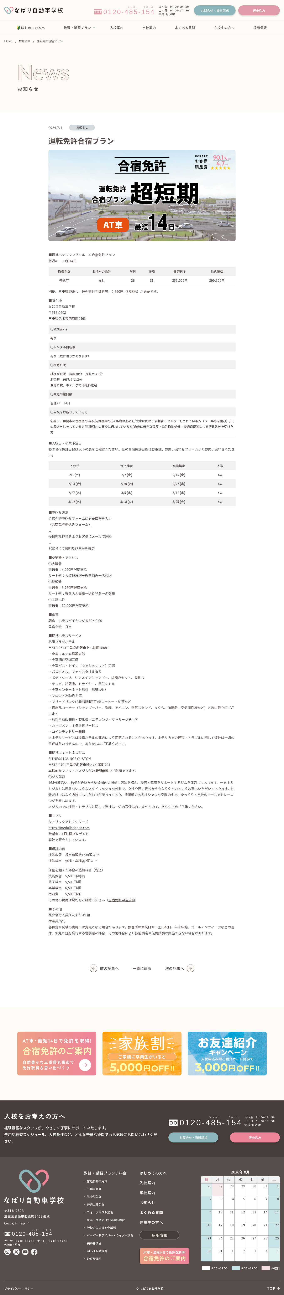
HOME (8, 41)
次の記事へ (174, 968)
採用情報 (260, 27)
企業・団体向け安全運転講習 (106, 1220)
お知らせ (24, 41)
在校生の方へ (224, 27)
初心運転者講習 (97, 1251)
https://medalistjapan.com (69, 827)
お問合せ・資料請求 (215, 10)
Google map (14, 1223)
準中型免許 (94, 1196)
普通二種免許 (95, 1204)
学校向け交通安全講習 (101, 1227)
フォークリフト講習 (100, 1212)
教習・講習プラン (77, 27)
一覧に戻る (142, 968)
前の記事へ (109, 968)
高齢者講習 (94, 1243)
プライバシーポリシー (18, 1289)
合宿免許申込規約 (121, 899)
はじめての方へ (33, 27)
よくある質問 (185, 27)
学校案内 (149, 27)
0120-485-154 (175, 1116)
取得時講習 (94, 1259)
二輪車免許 (94, 1189)
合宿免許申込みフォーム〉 (72, 524)
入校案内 (117, 27)
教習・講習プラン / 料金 (105, 1173)
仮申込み (259, 10)
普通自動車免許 (97, 1181)
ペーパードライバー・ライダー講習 (110, 1235)
